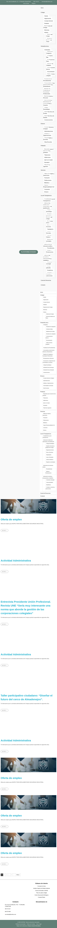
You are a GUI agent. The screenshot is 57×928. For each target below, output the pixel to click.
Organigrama (50, 229)
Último (17, 874)
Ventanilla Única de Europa (48, 112)
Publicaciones (47, 180)
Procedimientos (50, 248)
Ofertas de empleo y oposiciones (48, 174)
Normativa (46, 162)
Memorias (46, 30)
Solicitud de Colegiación (49, 52)
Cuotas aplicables (48, 267)
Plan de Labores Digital (41, 892)
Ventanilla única (45, 46)
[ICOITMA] (10, 252)
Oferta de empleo (11, 519)
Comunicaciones (48, 120)
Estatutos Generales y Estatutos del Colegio (49, 216)
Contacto (43, 285)
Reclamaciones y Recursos (48, 97)
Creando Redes (41, 897)
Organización (47, 18)
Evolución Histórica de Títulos (49, 40)
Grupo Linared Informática (34, 925)
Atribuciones (47, 157)
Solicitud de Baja (49, 56)
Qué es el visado (48, 160)
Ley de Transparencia (46, 195)
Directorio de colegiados (49, 64)
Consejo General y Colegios (48, 128)
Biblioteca (46, 182)
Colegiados (47, 49)
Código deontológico (49, 210)
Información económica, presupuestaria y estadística (47, 258)
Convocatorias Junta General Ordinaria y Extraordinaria (48, 85)
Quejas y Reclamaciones (49, 251)
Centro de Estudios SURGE (41, 890)
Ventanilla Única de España (48, 116)
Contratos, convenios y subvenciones (49, 274)
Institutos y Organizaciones (47, 134)
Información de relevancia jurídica (47, 245)
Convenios (47, 189)
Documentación (50, 71)
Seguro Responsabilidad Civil (48, 186)
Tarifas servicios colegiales (50, 74)
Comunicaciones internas (50, 68)
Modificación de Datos (50, 60)
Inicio (42, 7)
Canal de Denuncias (46, 280)
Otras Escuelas (48, 142)
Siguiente (14, 875)
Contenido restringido (49, 263)
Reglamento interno (49, 222)
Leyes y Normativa (48, 232)
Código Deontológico (46, 108)
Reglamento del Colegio (47, 26)
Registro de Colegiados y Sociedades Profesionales (46, 91)
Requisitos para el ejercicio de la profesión (48, 151)
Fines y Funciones (48, 226)
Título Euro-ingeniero (46, 165)
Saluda (46, 16)
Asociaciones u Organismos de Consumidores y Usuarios (47, 103)
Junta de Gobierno (48, 236)
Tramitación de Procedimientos (47, 79)
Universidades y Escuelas (47, 138)
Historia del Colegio (49, 35)
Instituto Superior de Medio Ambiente (41, 888)
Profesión (43, 145)
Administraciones (48, 131)
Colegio (43, 12)
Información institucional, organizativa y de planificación (47, 206)
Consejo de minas (41, 886)
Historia (46, 32)
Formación (47, 177)
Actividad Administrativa (16, 560)
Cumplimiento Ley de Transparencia (49, 199)
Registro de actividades (49, 240)
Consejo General (48, 21)
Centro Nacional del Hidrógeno (41, 895)
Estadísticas (50, 270)
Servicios (43, 170)
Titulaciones (47, 155)
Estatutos (46, 23)
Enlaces (43, 123)
